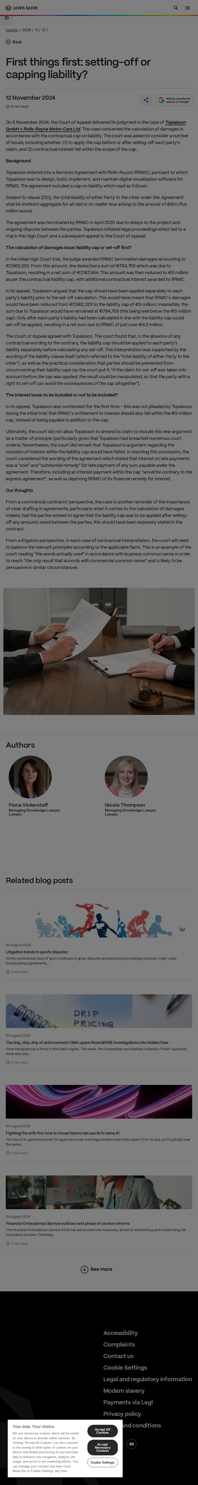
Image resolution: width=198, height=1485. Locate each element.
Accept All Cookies (102, 1431)
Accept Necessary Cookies (102, 1447)
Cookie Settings (103, 1462)
